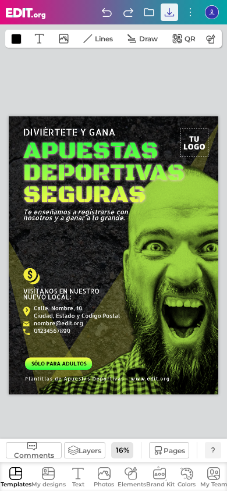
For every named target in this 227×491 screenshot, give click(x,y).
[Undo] (106, 12)
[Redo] (128, 12)
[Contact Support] (213, 450)
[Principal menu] (26, 13)
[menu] (190, 12)
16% (122, 450)
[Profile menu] (212, 12)
